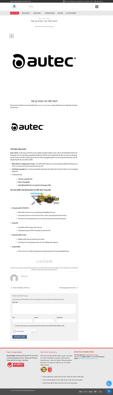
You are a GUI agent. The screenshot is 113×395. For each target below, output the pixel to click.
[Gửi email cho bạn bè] (44, 261)
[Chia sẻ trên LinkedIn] (50, 261)
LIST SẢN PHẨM (71, 13)
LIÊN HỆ (60, 13)
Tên (13, 317)
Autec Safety (48, 268)
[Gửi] (96, 6)
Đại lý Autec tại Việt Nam (50, 269)
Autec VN (71, 268)
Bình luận (15, 302)
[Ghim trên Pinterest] (47, 261)
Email (36, 317)
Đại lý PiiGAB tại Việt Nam (21, 287)
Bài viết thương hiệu (44, 18)
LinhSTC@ (50, 26)
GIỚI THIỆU (14, 13)
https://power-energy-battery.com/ (87, 358)
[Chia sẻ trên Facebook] (37, 261)
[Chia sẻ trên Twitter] (41, 261)
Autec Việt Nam (56, 268)
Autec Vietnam (64, 268)
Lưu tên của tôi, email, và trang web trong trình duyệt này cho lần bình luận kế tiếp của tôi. (40, 325)
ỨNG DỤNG (25, 13)
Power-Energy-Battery (45, 105)
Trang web (59, 317)
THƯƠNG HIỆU (50, 13)
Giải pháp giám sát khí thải (67, 287)
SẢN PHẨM (37, 13)
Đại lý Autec (41, 269)
